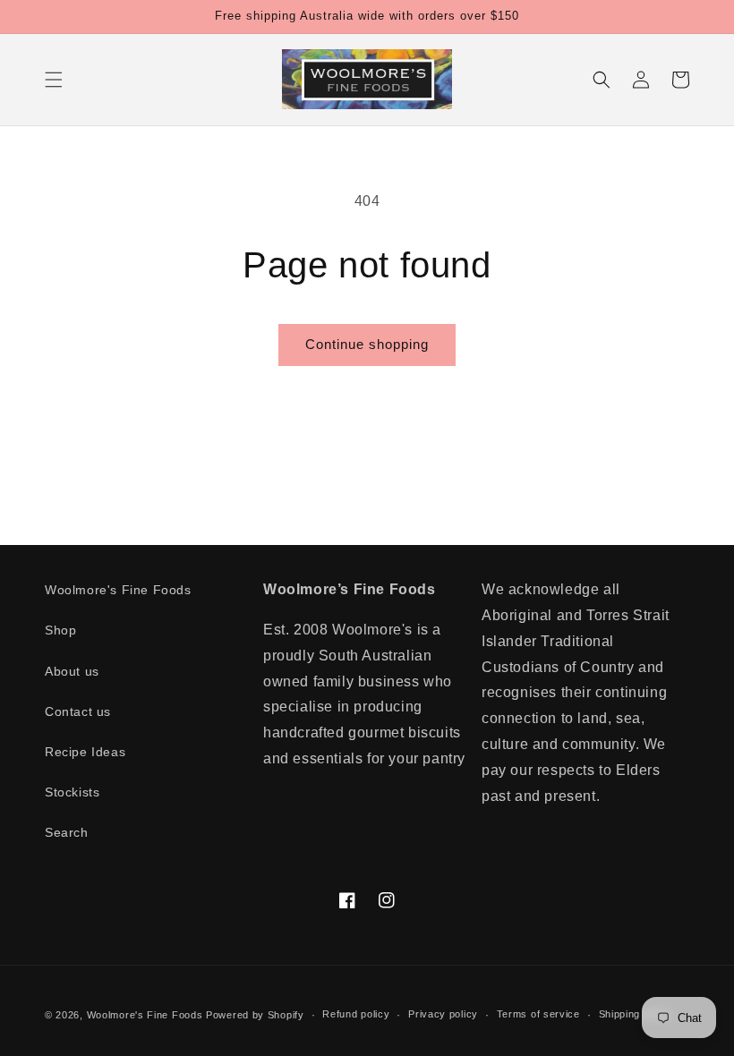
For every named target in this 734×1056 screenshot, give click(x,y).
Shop (60, 630)
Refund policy (355, 1014)
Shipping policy (636, 1014)
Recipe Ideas (85, 752)
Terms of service (538, 1014)
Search (67, 832)
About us (72, 671)
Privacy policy (443, 1014)
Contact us (78, 711)
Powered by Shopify (255, 1014)
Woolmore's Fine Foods (118, 590)
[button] (53, 79)
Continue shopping (367, 344)
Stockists (72, 792)
